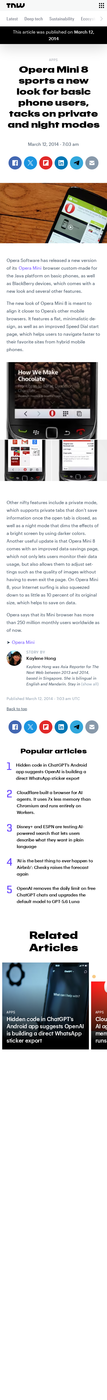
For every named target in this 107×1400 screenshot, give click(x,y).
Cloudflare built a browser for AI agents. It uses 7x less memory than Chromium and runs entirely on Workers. (54, 802)
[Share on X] (30, 727)
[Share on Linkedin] (61, 727)
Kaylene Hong (41, 658)
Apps (53, 60)
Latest (12, 18)
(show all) (90, 684)
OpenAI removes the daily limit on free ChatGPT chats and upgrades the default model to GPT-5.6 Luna (56, 894)
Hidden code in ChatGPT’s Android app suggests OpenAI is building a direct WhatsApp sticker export (51, 771)
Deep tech (33, 18)
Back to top (17, 708)
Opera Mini (30, 267)
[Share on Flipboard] (45, 727)
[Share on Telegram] (76, 727)
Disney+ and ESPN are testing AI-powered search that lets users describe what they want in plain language (50, 836)
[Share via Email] (91, 727)
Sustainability (61, 18)
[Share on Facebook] (15, 727)
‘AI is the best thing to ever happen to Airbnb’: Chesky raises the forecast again (55, 867)
